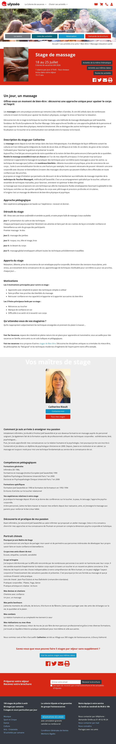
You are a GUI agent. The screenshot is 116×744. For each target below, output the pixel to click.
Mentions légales (48, 733)
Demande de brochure (98, 36)
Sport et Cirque (10, 719)
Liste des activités (44, 36)
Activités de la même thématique (97, 62)
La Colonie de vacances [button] (34, 4)
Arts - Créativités (11, 729)
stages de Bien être (47, 343)
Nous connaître (85, 726)
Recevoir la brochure (91, 682)
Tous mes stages (58, 416)
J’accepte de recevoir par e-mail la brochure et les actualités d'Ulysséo (78, 686)
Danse (6, 723)
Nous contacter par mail (88, 723)
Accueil (55, 44)
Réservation (71, 36)
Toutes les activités (103, 73)
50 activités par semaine (14, 732)
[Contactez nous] (107, 4)
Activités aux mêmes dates (99, 68)
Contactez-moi (58, 411)
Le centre (18, 36)
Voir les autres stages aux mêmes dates (58, 655)
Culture (7, 726)
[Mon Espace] (111, 4)
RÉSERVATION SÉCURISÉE (53, 717)
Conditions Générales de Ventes (54, 730)
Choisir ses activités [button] (57, 4)
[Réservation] (102, 4)
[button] (8, 25)
